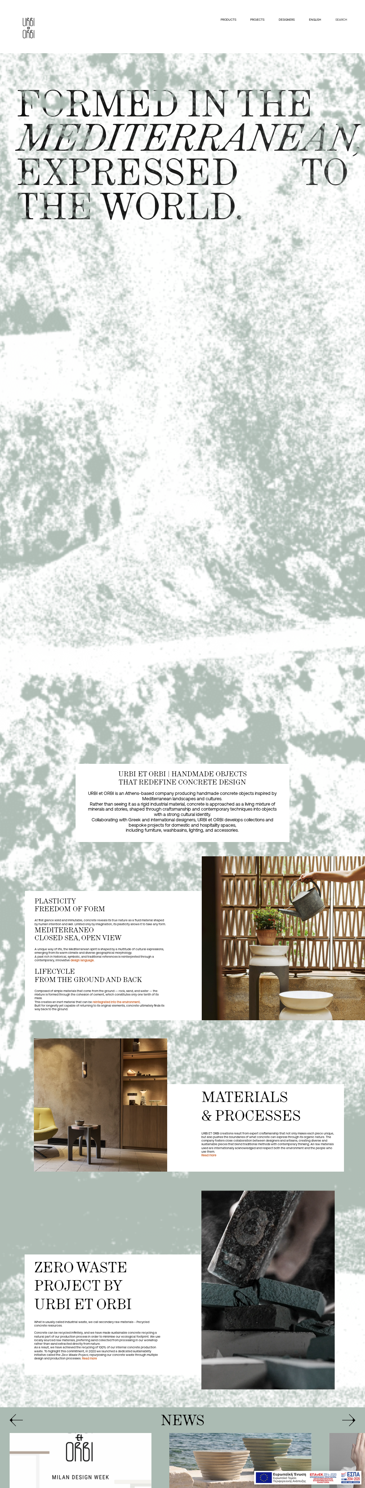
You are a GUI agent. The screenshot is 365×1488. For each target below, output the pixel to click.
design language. (82, 960)
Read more (208, 1155)
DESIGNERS (287, 19)
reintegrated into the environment (116, 1002)
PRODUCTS (228, 19)
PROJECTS (257, 19)
